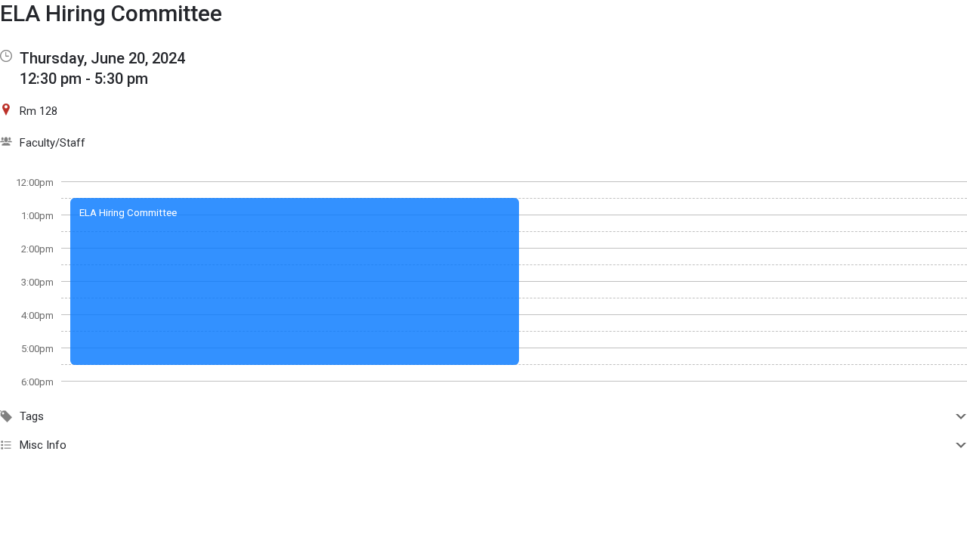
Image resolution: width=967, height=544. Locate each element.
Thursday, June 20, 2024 (102, 58)
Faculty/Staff (52, 143)
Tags (32, 416)
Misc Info (43, 445)
